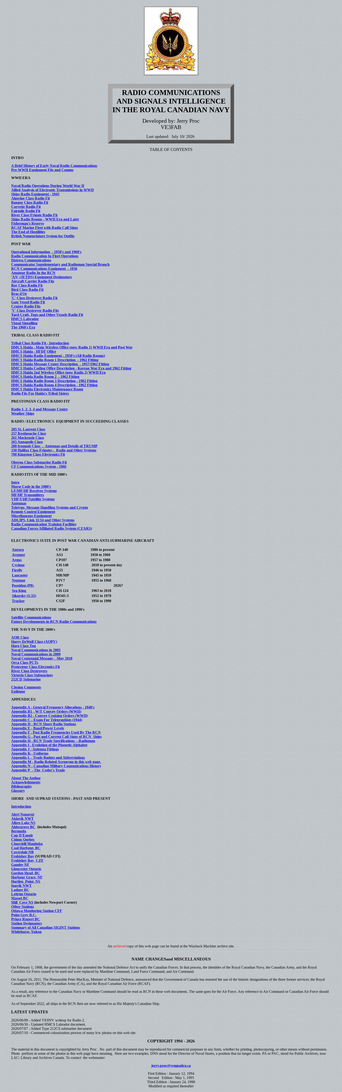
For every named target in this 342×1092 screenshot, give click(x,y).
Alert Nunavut (22, 814)
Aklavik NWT (22, 819)
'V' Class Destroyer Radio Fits (35, 310)
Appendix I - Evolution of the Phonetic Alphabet (49, 745)
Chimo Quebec (23, 839)
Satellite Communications (31, 617)
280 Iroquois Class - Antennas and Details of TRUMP (54, 446)
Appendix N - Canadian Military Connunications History (56, 766)
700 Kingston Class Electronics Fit (38, 454)
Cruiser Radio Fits (25, 306)
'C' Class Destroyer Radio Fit (34, 298)
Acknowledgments (25, 782)
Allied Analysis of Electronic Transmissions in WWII (52, 190)
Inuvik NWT (21, 886)
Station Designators (26, 923)
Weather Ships (22, 413)
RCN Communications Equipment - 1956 (44, 269)
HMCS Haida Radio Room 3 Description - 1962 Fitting (54, 381)
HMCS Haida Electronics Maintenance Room (47, 389)
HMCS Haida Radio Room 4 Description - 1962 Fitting (54, 385)
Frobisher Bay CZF (27, 860)
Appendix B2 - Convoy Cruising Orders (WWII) (49, 716)
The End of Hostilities (28, 232)
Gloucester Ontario (26, 869)
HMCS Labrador (25, 319)
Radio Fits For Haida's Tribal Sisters (40, 393)
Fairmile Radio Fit (25, 211)
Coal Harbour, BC (25, 848)
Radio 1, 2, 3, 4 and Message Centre (39, 409)
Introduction (21, 806)
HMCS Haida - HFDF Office (33, 351)
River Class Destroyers (29, 671)
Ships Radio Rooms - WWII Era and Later (45, 219)
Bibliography (21, 786)
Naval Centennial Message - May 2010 (41, 658)
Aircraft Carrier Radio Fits (32, 281)
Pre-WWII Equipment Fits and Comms (42, 170)
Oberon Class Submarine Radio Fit (39, 462)
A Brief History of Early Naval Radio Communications (54, 166)
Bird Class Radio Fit (27, 290)
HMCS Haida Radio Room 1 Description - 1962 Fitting (54, 360)
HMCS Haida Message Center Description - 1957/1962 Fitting (60, 364)
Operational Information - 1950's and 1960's (46, 252)
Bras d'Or (19, 294)
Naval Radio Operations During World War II (47, 186)
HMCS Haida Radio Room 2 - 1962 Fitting (45, 377)
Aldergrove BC (23, 827)
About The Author (26, 778)
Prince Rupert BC (25, 919)
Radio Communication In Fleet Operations (44, 256)
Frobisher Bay (22, 856)
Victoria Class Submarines (32, 675)
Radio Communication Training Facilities (43, 524)
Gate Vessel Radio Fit (28, 302)
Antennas (18, 503)
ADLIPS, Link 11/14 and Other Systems (42, 520)
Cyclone (18, 565)
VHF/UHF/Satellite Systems (33, 499)
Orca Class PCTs (24, 663)
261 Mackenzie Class (27, 438)
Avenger (18, 555)
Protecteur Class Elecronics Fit (35, 667)
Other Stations (22, 907)
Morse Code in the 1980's (31, 486)
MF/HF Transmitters (27, 495)
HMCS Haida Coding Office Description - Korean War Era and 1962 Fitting (71, 368)
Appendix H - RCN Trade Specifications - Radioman (53, 741)
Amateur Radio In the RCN (33, 273)
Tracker (18, 601)
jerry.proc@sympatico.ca (171, 1066)
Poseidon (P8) (23, 585)
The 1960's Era (23, 327)
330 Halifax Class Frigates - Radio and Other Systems (53, 450)
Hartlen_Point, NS (25, 881)
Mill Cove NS (22, 902)
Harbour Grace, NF (27, 877)
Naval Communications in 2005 (35, 650)
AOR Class (20, 637)
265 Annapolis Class (27, 442)
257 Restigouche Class (28, 433)
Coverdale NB (22, 852)
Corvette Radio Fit (26, 207)
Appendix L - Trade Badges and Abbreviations (48, 758)
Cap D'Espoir (22, 835)
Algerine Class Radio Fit (30, 198)
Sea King (19, 591)
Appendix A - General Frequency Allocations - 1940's (52, 707)
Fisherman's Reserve (27, 223)
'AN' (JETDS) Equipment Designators (41, 277)
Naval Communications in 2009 (35, 654)
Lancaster (20, 575)
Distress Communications (31, 260)
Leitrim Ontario (23, 894)
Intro (15, 482)
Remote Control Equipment (33, 512)
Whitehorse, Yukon (26, 932)
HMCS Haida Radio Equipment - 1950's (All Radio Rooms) (58, 356)
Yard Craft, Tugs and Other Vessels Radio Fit (47, 315)
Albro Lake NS (23, 823)
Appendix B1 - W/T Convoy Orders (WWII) (46, 711)
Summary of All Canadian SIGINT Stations (45, 927)
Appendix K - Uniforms (29, 753)
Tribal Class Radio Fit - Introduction (40, 343)
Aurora (18, 550)
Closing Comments (26, 687)
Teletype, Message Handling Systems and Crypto (49, 507)
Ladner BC (20, 890)
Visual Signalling (24, 323)
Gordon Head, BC (25, 873)
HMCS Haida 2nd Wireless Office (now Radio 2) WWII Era (58, 372)
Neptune (18, 580)
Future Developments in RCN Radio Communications (54, 622)
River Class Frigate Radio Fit (34, 215)
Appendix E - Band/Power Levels (37, 728)
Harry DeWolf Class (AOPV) (34, 642)
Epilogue (18, 691)
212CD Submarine (26, 679)
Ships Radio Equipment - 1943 (35, 194)
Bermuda (18, 831)
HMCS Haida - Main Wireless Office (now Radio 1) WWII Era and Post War (72, 347)
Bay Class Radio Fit (27, 285)
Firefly (17, 570)
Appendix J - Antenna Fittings (35, 749)
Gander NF (20, 865)
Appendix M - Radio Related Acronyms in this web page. (56, 762)
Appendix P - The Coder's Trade (38, 770)
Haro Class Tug (23, 646)
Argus (17, 560)
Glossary (18, 791)
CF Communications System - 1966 (38, 466)
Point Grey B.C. (24, 915)
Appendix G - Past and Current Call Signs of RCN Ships (56, 737)
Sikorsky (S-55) (24, 596)
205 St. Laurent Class (28, 429)
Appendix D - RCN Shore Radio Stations (43, 724)
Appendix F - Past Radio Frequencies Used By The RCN (56, 732)
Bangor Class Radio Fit (29, 202)
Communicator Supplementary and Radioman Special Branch (60, 264)
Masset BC (19, 898)
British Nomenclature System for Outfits (42, 236)
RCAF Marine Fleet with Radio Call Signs (44, 228)
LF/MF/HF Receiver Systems (34, 491)
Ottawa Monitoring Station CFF (36, 911)
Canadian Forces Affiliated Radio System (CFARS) (51, 528)
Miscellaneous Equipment (31, 516)
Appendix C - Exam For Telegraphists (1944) (46, 720)
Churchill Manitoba (27, 844)
